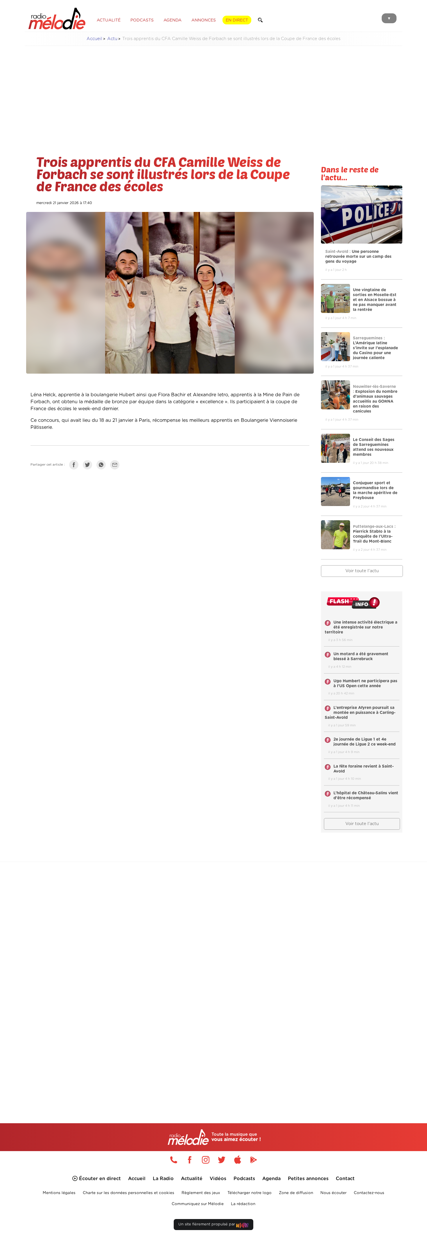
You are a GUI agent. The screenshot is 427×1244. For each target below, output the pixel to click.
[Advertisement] (213, 91)
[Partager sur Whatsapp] (102, 466)
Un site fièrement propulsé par (207, 1224)
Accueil (94, 39)
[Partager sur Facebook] (75, 466)
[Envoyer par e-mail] (116, 466)
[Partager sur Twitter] (89, 466)
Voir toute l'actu (362, 571)
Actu (112, 39)
